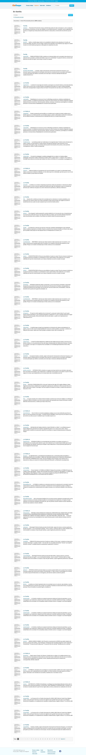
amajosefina (26, 427)
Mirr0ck (24, 584)
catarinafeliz (26, 99)
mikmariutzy (26, 327)
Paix (24, 398)
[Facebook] (60, 751)
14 (45, 738)
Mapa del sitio (50, 750)
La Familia (26, 83)
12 (40, 738)
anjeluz (24, 256)
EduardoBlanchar (27, 484)
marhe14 (25, 170)
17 (52, 738)
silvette (24, 227)
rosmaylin (25, 184)
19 (56, 738)
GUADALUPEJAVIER (28, 70)
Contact (56, 1)
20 (59, 738)
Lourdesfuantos (26, 241)
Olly (24, 199)
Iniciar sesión (42, 5)
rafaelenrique (26, 341)
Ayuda (42, 750)
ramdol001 (25, 541)
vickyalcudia (26, 156)
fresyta (24, 384)
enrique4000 (26, 698)
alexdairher (25, 655)
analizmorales (26, 598)
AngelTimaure (26, 441)
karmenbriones (26, 413)
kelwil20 (25, 42)
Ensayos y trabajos (29, 5)
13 (42, 738)
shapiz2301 (25, 56)
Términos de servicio (51, 753)
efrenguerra (25, 313)
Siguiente (62, 738)
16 (49, 738)
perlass (24, 669)
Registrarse (36, 5)
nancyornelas (26, 470)
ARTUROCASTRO (27, 498)
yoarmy (24, 684)
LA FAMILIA (26, 111)
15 (47, 738)
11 (38, 738)
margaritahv (25, 113)
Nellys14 (25, 570)
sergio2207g (26, 726)
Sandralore (25, 284)
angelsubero (26, 85)
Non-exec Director (41, 1)
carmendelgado (26, 555)
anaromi (25, 641)
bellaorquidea (26, 512)
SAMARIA (25, 356)
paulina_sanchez (27, 370)
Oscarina (25, 455)
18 (54, 738)
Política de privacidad (51, 751)
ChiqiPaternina (26, 142)
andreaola (25, 527)
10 (35, 738)
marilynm (25, 27)
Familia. (25, 26)
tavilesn (25, 213)
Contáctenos (48, 5)
